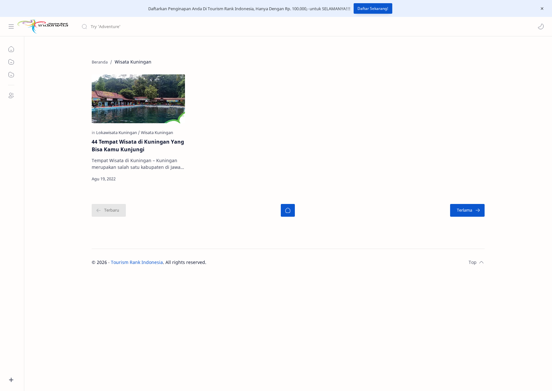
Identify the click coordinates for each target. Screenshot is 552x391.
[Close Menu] (542, 8)
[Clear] (182, 26)
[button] (541, 26)
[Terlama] (467, 210)
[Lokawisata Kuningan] (118, 132)
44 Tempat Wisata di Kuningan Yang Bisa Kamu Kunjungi (138, 145)
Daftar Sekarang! (372, 8)
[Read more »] (173, 179)
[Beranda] (288, 210)
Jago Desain (249, 262)
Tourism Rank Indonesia (137, 262)
